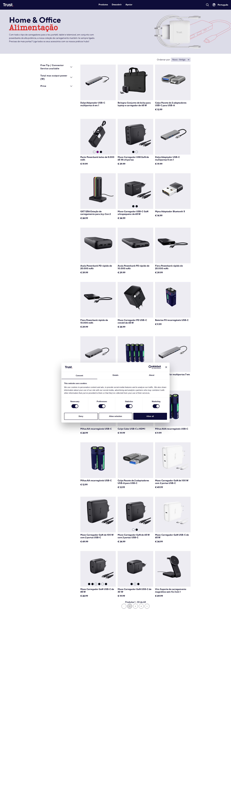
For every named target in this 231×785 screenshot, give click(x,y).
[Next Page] (147, 606)
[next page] (147, 606)
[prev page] (124, 606)
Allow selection (115, 416)
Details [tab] (116, 375)
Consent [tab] (79, 375)
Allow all (150, 416)
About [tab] (151, 375)
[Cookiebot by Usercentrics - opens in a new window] (150, 367)
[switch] (102, 406)
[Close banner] (166, 367)
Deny (81, 416)
